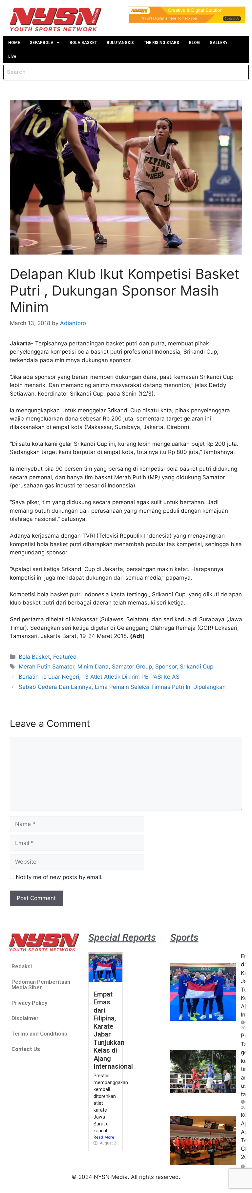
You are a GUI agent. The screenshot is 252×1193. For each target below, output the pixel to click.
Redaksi (21, 966)
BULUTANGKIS (120, 42)
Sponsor (166, 666)
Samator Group (132, 666)
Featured (65, 656)
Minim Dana (93, 666)
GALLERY (218, 42)
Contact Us (25, 1049)
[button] (45, 43)
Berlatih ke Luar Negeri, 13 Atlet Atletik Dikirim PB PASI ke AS (99, 676)
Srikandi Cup (196, 666)
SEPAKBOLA (41, 42)
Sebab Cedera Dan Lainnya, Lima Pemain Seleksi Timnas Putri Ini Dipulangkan (122, 687)
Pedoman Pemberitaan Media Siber (40, 984)
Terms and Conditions (39, 1033)
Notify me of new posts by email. (59, 877)
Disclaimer (25, 1018)
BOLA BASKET (83, 42)
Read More (104, 1137)
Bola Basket (34, 656)
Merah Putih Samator (46, 666)
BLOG (194, 42)
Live (12, 56)
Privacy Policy (29, 1002)
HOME (14, 42)
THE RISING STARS (161, 42)
